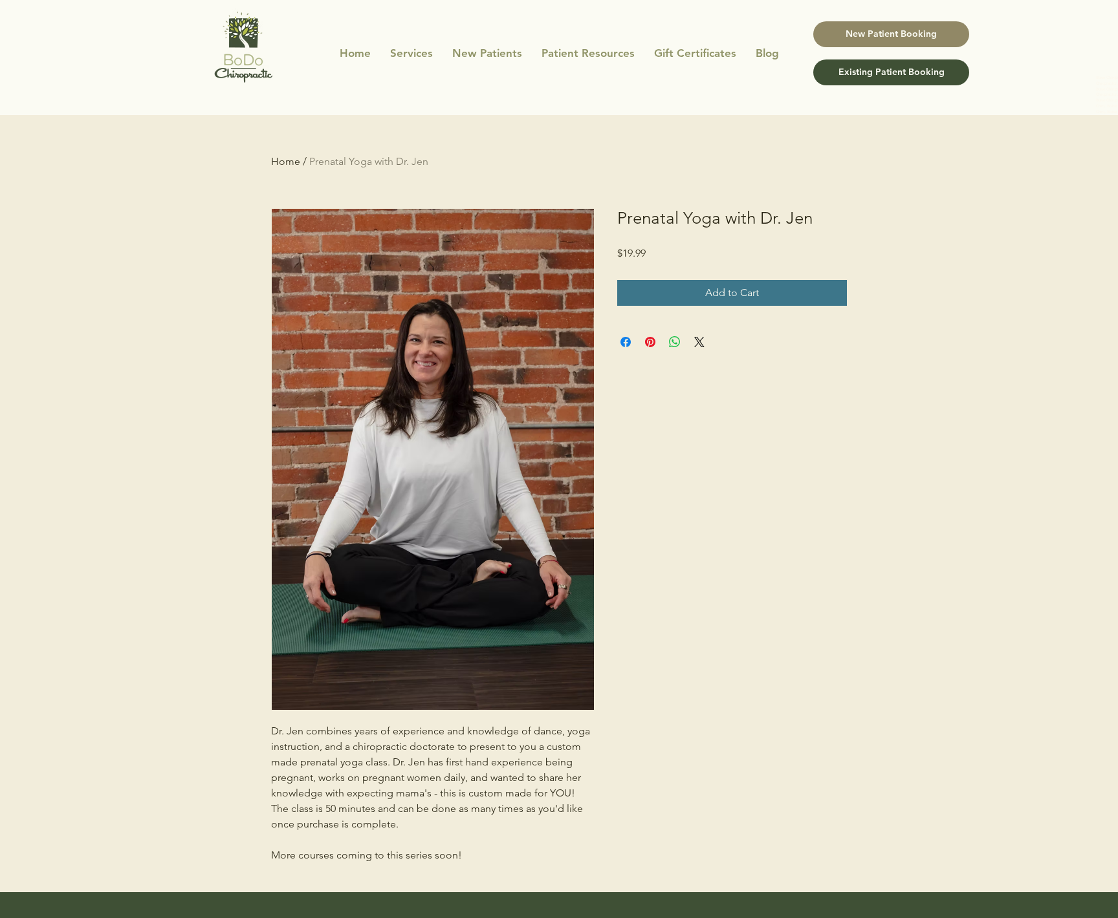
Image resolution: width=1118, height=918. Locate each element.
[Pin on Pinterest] (650, 342)
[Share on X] (699, 342)
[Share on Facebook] (625, 342)
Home (285, 161)
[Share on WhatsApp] (675, 342)
